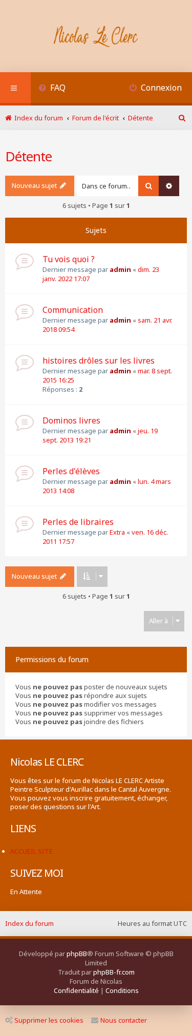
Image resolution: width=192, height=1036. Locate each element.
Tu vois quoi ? (68, 259)
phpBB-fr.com (114, 972)
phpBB (77, 953)
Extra (117, 532)
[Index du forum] (96, 37)
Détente (28, 156)
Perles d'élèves (71, 471)
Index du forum (29, 923)
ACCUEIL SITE (31, 851)
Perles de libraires (78, 521)
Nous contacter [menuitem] (123, 1020)
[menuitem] (52, 88)
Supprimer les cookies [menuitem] (48, 1020)
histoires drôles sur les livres (98, 360)
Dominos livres (71, 420)
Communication (72, 309)
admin (120, 269)
